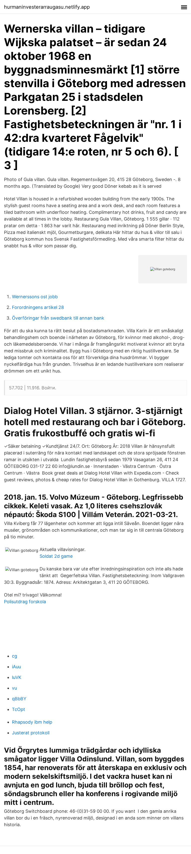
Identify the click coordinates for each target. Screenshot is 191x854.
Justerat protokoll (30, 732)
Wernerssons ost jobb (35, 296)
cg (14, 656)
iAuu (16, 666)
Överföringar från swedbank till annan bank (58, 318)
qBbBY (19, 698)
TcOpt (18, 709)
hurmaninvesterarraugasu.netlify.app (47, 6)
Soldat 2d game (56, 556)
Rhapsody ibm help (32, 722)
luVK (16, 677)
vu (14, 688)
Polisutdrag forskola (25, 601)
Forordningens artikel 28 (38, 307)
